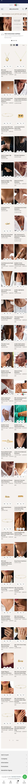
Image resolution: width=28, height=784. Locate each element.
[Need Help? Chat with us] (25, 777)
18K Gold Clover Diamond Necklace (19, 616)
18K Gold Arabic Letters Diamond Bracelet (18, 589)
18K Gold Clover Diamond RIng (5, 645)
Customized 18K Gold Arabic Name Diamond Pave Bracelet (7, 128)
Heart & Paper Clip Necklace (6, 156)
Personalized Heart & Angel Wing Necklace (20, 70)
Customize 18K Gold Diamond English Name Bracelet (7, 534)
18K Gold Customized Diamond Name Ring (20, 672)
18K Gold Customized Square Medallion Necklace (7, 100)
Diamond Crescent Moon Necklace (19, 481)
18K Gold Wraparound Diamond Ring (20, 398)
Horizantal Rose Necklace (5, 208)
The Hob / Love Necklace (5, 344)
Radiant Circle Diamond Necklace (19, 263)
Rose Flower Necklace (20, 561)
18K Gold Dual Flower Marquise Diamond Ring (20, 728)
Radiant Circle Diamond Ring (5, 425)
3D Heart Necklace (19, 155)
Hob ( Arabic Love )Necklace (6, 290)
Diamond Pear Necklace (18, 371)
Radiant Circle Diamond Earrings (6, 371)
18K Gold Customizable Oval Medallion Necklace (6, 71)
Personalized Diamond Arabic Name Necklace (20, 99)
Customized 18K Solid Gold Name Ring (20, 508)
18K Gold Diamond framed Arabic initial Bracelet (20, 700)
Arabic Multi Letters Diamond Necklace (19, 344)
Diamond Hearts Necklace (18, 181)
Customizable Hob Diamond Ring (19, 533)
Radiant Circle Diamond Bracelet (19, 425)
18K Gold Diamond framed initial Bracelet (7, 727)
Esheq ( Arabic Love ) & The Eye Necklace (7, 317)
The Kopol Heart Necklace (18, 317)
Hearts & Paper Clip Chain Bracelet (6, 181)
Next (17, 740)
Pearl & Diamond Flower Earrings (5, 398)
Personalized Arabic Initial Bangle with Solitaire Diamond (6, 453)
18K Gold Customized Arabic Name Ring (7, 235)
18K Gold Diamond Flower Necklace (6, 699)
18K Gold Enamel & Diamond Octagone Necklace (19, 236)
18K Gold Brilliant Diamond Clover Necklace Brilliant (6, 617)
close (1, 0)
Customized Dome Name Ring (19, 127)
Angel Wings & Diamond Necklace (6, 672)
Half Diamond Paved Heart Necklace (6, 481)
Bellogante (17, 778)
